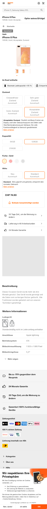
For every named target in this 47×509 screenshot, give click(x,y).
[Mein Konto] (38, 3)
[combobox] (20, 10)
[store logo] (10, 3)
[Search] (42, 10)
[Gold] (4, 161)
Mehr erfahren (8, 130)
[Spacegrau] (23, 161)
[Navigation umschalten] (3, 3)
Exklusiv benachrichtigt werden (25, 202)
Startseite (10, 26)
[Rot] (10, 161)
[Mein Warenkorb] (43, 3)
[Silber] (17, 161)
